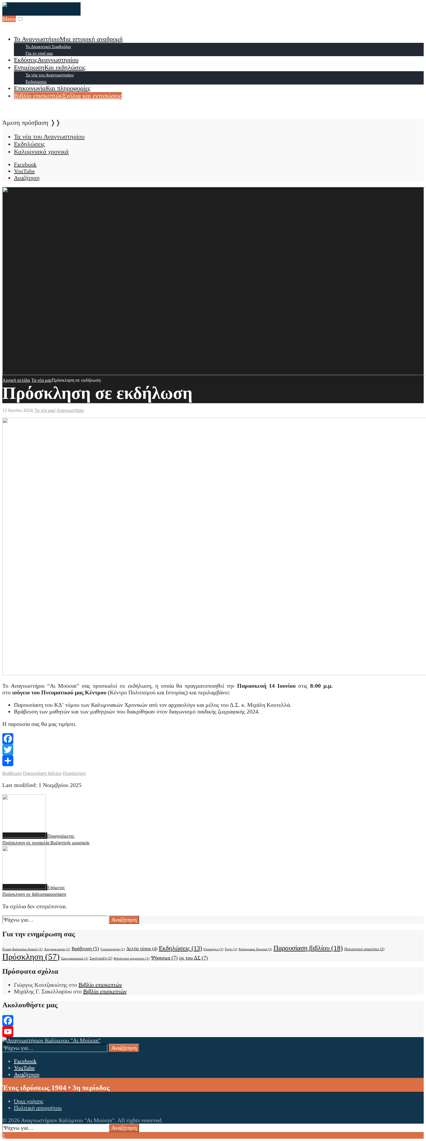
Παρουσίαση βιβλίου (42, 773)
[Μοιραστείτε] (213, 760)
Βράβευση (12, 773)
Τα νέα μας (41, 380)
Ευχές (231, 949)
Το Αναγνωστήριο (68, 39)
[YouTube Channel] (213, 1031)
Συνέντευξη (101, 958)
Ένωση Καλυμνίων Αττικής (22, 949)
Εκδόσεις (46, 59)
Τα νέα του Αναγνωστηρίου (50, 75)
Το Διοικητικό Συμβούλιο (48, 46)
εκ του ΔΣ (193, 958)
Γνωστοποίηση (113, 949)
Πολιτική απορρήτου (38, 1108)
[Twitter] (213, 749)
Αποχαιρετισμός (57, 949)
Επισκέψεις (213, 949)
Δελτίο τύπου (141, 948)
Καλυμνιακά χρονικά (41, 151)
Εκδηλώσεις (36, 81)
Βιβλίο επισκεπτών (68, 95)
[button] (20, 19)
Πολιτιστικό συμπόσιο (364, 949)
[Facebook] (213, 738)
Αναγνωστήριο (70, 410)
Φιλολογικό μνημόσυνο (132, 958)
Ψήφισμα (164, 958)
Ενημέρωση (49, 67)
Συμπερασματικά (74, 958)
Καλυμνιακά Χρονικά (255, 949)
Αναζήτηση (124, 919)
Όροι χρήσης (28, 1101)
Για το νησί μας (39, 53)
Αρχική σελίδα (16, 380)
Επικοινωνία (52, 88)
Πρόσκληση (74, 773)
